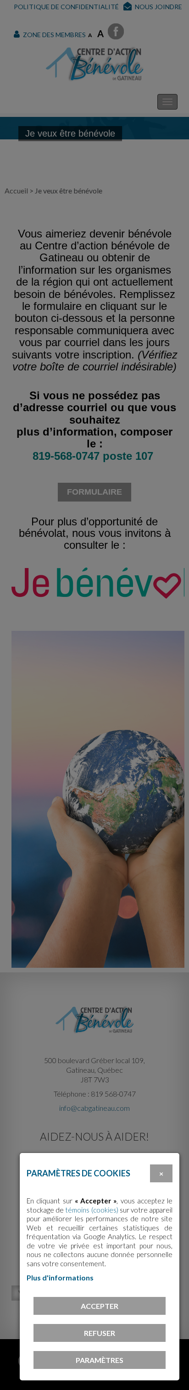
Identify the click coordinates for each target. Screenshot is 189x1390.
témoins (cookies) (91, 1210)
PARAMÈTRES (99, 1360)
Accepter (99, 1306)
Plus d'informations (60, 1277)
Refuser (99, 1333)
